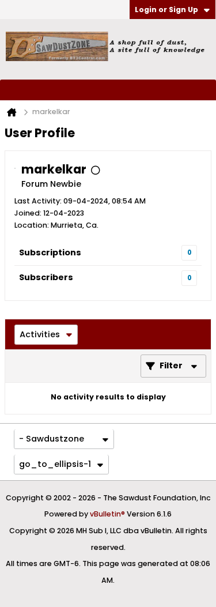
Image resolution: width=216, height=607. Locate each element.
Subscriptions (50, 252)
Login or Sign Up (166, 9)
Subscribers (46, 277)
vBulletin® (107, 514)
